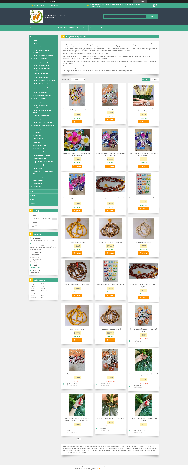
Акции (32, 199)
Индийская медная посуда (41, 155)
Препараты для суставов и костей (44, 55)
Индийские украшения (40, 158)
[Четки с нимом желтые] (77, 228)
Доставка (104, 28)
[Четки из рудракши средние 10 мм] (77, 271)
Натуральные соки (39, 139)
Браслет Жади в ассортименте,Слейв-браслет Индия (143, 110)
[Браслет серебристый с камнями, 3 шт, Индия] (143, 405)
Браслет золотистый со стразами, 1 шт (110, 418)
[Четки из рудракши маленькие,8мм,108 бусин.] (110, 184)
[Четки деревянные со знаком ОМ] (110, 228)
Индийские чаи (37, 186)
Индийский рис (37, 183)
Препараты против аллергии (42, 122)
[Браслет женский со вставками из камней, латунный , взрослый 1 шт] (77, 405)
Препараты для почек (40, 58)
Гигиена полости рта (39, 145)
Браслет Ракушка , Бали (110, 374)
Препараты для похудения (41, 116)
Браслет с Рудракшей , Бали (77, 374)
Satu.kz (103, 467)
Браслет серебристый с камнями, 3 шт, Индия (143, 419)
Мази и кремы (37, 135)
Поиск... (151, 16)
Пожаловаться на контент (107, 469)
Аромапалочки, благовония (42, 152)
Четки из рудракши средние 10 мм (77, 284)
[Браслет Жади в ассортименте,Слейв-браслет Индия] (143, 95)
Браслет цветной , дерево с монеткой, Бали (143, 330)
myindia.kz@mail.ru (36, 267)
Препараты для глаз (39, 98)
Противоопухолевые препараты (43, 125)
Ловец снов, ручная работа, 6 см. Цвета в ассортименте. (77, 199)
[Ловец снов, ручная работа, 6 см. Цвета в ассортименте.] (77, 184)
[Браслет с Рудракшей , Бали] (77, 360)
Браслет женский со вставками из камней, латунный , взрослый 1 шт (77, 419)
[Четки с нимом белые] (143, 228)
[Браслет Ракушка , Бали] (110, 360)
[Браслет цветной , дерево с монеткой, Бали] (143, 315)
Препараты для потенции (41, 65)
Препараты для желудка (41, 62)
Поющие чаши (37, 168)
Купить (78, 122)
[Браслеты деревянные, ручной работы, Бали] (77, 95)
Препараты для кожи (40, 92)
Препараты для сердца (40, 77)
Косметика (36, 142)
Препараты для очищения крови (43, 119)
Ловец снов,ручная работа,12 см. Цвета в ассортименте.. (110, 154)
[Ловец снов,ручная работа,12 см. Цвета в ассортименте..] (110, 140)
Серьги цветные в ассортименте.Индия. (143, 198)
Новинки (35, 43)
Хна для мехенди (38, 148)
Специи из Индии (38, 180)
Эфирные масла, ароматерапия (43, 162)
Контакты (93, 28)
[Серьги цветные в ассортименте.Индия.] (143, 184)
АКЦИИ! (35, 40)
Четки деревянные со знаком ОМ (110, 242)
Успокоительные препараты (42, 95)
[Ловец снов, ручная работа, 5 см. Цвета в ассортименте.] (143, 140)
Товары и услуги (45, 28)
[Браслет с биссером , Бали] (110, 95)
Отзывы (32, 195)
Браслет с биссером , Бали (110, 109)
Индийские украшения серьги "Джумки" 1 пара (143, 375)
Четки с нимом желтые (77, 242)
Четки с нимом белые (143, 242)
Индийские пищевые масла (42, 177)
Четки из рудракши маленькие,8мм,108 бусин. (110, 199)
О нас (85, 28)
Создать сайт (45, 1)
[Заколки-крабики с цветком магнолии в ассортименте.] (77, 140)
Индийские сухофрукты (40, 165)
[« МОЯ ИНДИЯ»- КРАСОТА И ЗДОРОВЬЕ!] (36, 16)
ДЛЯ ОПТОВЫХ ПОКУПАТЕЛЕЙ (69, 28)
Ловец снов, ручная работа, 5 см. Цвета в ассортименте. (143, 154)
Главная (33, 28)
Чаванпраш (36, 132)
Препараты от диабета (40, 74)
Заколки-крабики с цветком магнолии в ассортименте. (77, 154)
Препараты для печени (40, 129)
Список (156, 79)
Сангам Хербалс (38, 47)
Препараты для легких (40, 102)
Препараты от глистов (40, 83)
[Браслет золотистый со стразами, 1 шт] (110, 405)
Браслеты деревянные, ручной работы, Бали (77, 110)
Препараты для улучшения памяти (44, 80)
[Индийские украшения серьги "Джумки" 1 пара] (143, 360)
